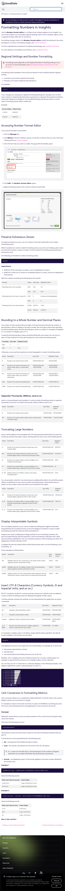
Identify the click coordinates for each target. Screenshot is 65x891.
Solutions (5, 848)
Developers (6, 858)
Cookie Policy (45, 883)
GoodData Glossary (52, 46)
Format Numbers (40, 43)
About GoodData (8, 868)
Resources (6, 863)
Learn (4, 853)
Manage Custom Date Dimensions (14, 825)
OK (57, 886)
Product (5, 843)
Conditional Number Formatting (52, 825)
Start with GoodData (9, 838)
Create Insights (22, 140)
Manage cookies (56, 876)
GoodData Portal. (42, 50)
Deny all (56, 880)
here (39, 20)
